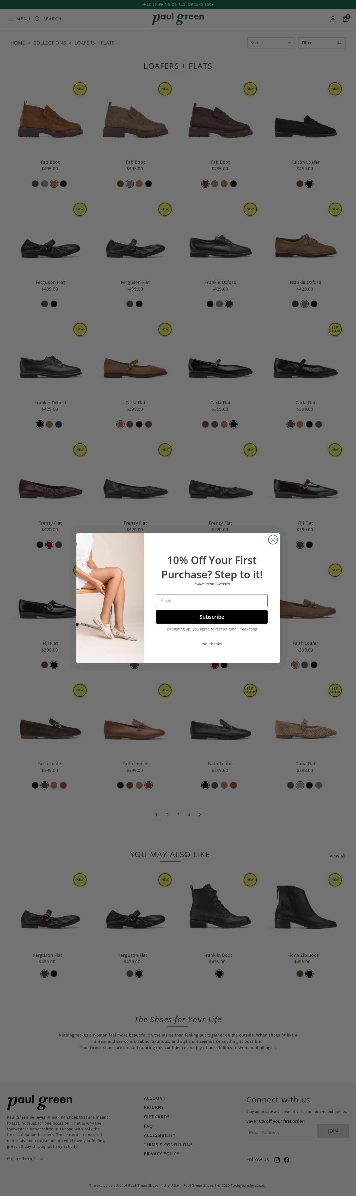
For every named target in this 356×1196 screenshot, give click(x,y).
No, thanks (212, 643)
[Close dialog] (273, 539)
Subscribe (212, 616)
